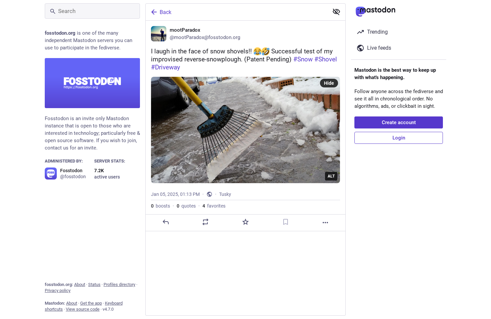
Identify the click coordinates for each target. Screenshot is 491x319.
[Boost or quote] (205, 222)
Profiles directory (119, 284)
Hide (329, 83)
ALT (331, 176)
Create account (399, 122)
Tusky (225, 194)
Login (398, 138)
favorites (213, 206)
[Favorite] (245, 222)
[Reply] (166, 222)
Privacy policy (57, 290)
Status (94, 284)
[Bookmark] (286, 222)
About (79, 284)
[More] (325, 223)
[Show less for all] (336, 12)
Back (165, 12)
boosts (160, 206)
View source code (83, 309)
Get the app (91, 303)
